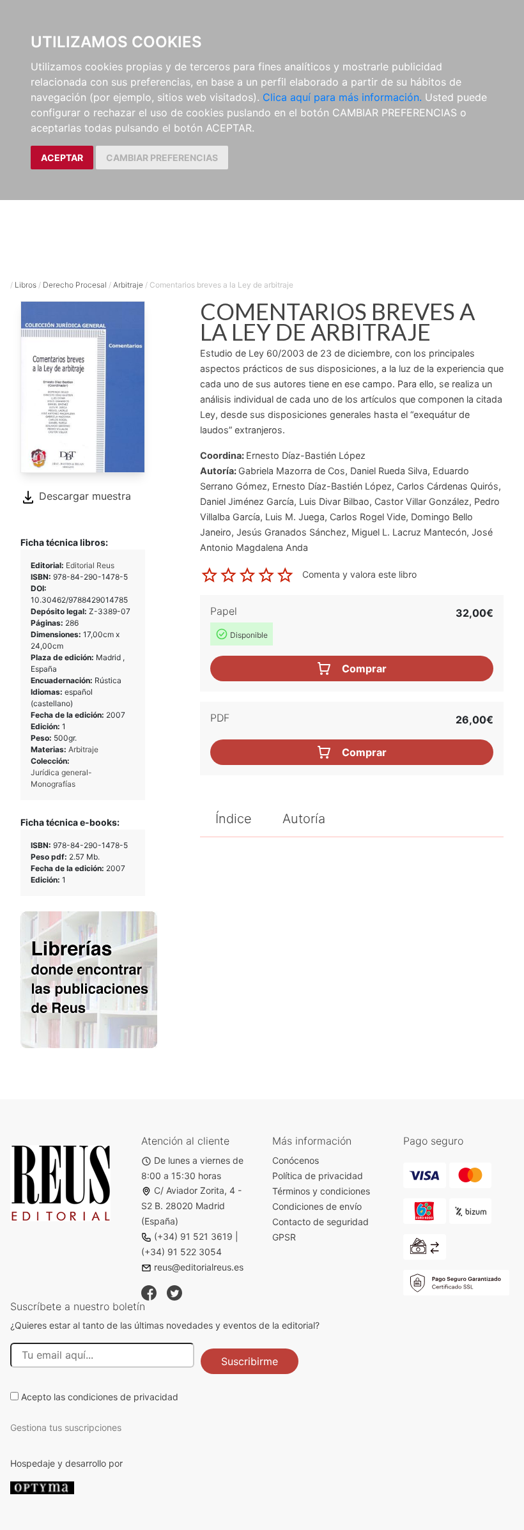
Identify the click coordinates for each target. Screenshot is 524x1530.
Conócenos (295, 1160)
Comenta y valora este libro (359, 574)
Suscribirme (249, 1361)
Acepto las (99, 1396)
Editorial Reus (90, 565)
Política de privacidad (317, 1175)
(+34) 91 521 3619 (193, 1236)
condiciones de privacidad (123, 1396)
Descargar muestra (83, 496)
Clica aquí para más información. (342, 97)
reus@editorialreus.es (198, 1267)
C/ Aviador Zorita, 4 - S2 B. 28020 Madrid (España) (191, 1205)
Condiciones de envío (317, 1206)
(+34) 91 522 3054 (181, 1251)
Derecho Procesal (75, 285)
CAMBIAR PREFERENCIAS (162, 157)
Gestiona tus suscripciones (65, 1427)
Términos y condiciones (321, 1191)
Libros (25, 285)
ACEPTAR (62, 157)
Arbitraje (128, 285)
